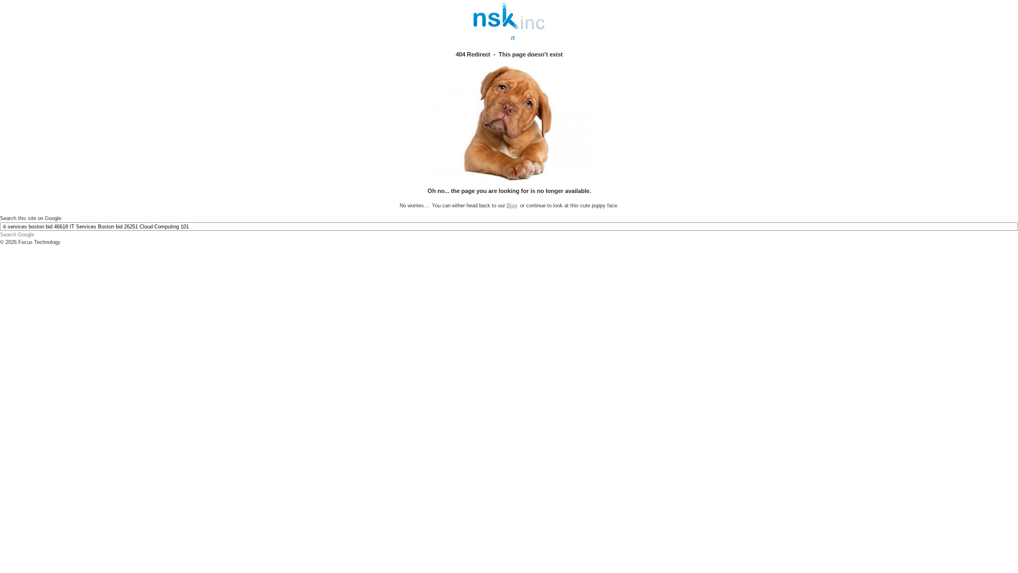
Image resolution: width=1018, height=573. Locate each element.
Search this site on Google (30, 218)
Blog (512, 206)
